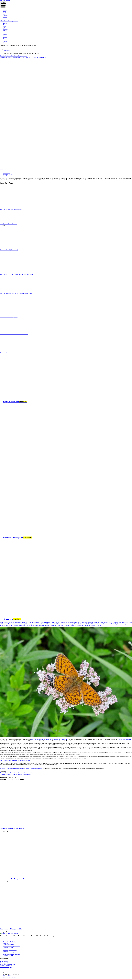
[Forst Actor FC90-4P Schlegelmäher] (11, 315)
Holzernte (80, 622)
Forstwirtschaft (91, 625)
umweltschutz (66, 623)
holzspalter (98, 625)
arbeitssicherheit (63, 622)
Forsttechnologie (12, 623)
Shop (4, 11)
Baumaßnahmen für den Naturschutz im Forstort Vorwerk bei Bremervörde (24, 768)
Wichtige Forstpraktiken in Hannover (12, 828)
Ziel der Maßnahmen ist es (125, 739)
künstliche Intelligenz (73, 622)
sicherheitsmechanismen (89, 622)
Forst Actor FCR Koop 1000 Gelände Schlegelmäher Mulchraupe (16, 293)
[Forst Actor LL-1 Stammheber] (11, 351)
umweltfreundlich (39, 623)
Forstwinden (20, 623)
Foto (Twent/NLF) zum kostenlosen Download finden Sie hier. (15, 760)
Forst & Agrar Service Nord (9, 942)
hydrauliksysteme (104, 622)
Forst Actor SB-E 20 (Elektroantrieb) (9, 250)
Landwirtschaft (10, 622)
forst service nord (75, 625)
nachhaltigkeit (109, 623)
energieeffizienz (74, 623)
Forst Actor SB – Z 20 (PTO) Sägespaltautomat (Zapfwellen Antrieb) (16, 274)
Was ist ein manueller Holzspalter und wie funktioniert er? (18, 879)
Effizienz (97, 622)
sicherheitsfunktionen (34, 625)
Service (5, 12)
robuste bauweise (48, 623)
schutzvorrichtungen (113, 622)
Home (4, 47)
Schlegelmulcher (117, 623)
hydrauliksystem (59, 625)
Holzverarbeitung (83, 625)
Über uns (5, 15)
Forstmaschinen (82, 623)
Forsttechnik (16, 625)
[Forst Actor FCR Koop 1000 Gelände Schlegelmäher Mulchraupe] (11, 292)
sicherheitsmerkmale (45, 625)
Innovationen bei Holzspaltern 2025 (11, 929)
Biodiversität (89, 623)
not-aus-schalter (102, 623)
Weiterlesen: (3, 768)
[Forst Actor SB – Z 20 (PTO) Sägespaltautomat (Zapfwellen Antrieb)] (11, 273)
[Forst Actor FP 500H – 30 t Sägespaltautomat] (11, 208)
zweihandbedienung (24, 625)
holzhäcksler (3, 625)
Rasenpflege (60, 623)
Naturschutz (95, 623)
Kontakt (5, 17)
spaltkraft (54, 623)
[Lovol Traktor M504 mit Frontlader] (11, 222)
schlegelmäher (67, 625)
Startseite (5, 10)
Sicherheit (57, 622)
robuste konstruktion (49, 622)
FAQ (4, 18)
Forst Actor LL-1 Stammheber (7, 353)
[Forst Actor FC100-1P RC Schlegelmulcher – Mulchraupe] (11, 332)
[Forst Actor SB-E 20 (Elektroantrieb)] (11, 248)
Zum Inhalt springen (5, 0)
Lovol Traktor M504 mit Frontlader (8, 224)
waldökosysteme (4, 623)
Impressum (5, 943)
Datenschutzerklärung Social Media (11, 946)
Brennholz (52, 625)
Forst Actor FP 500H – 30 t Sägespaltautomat (11, 209)
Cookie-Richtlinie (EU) (8, 947)
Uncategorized (6, 50)
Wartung (124, 623)
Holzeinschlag (3, 622)
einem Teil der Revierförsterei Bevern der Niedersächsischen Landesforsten (49, 739)
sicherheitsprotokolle (39, 622)
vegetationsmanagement (29, 623)
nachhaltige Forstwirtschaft (125, 622)
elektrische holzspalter (28, 622)
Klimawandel (9, 625)
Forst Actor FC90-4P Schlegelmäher (8, 317)
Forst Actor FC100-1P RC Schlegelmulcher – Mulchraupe (14, 334)
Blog (4, 14)
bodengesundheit (19, 622)
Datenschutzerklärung (8, 944)
